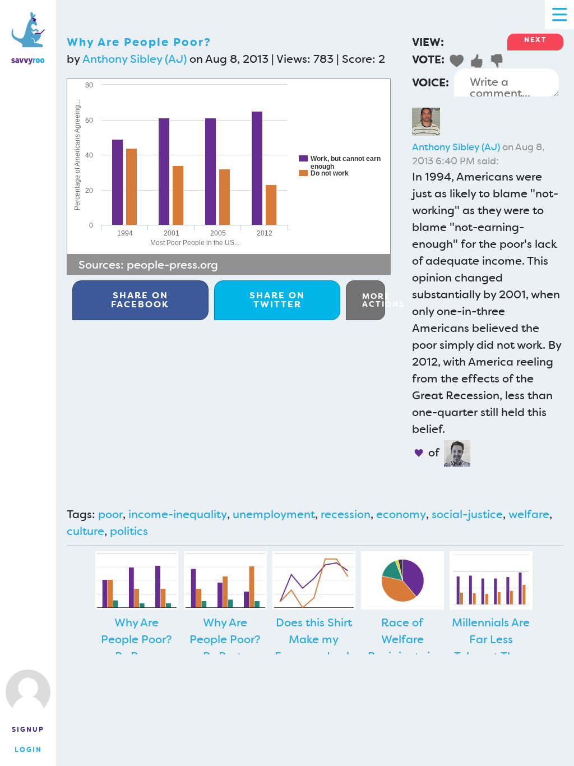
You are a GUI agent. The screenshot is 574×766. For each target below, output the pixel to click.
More (373, 300)
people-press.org (172, 264)
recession (346, 514)
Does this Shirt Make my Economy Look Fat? (314, 647)
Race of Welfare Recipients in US (402, 647)
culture (85, 531)
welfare (528, 514)
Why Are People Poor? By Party (225, 639)
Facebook (140, 299)
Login (28, 749)
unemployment (274, 514)
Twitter (277, 299)
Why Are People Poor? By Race (136, 639)
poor (110, 514)
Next (535, 39)
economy (401, 514)
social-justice (467, 514)
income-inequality (177, 514)
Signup (28, 729)
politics (129, 531)
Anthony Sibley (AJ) (134, 59)
